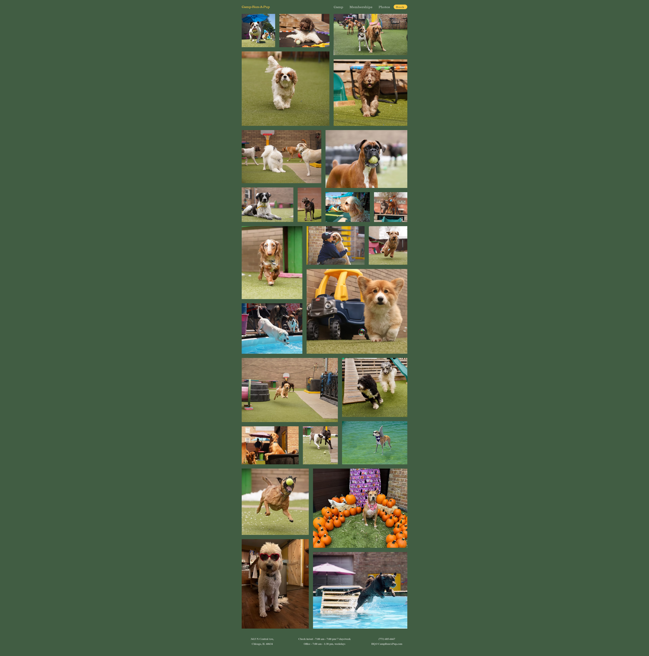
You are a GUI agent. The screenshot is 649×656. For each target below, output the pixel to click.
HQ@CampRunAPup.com (386, 644)
